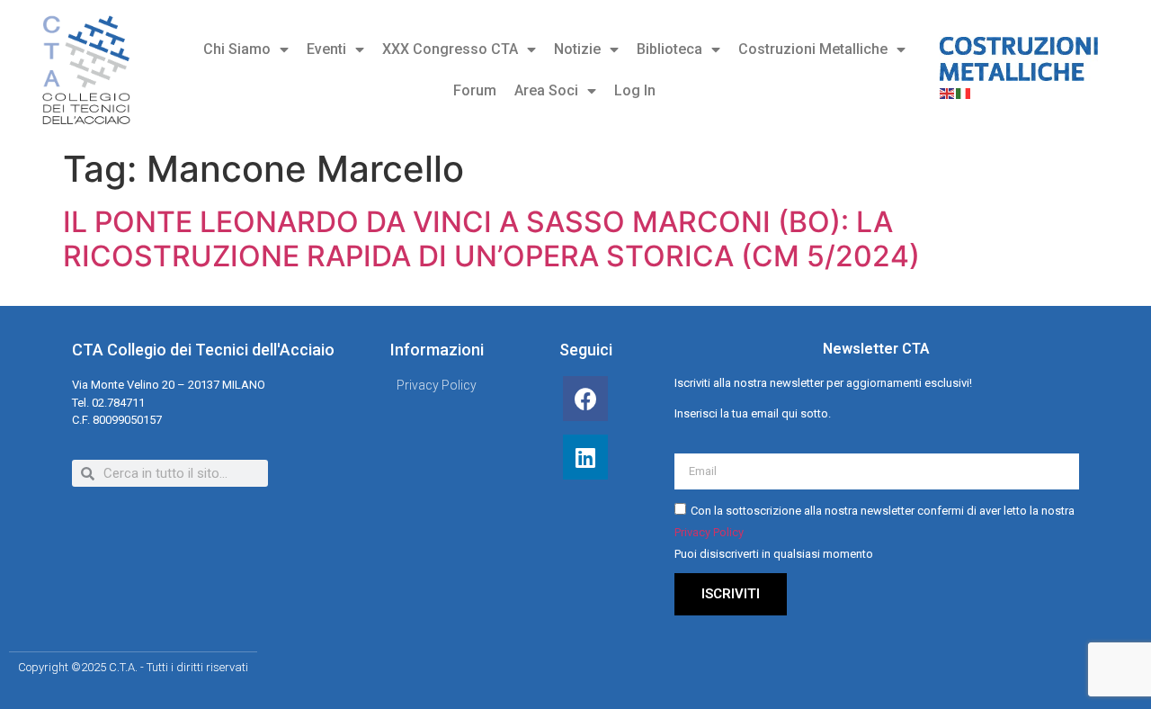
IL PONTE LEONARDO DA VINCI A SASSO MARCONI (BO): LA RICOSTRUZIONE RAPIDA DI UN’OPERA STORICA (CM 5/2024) (491, 239)
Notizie (577, 49)
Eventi (326, 49)
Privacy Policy (709, 532)
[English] (948, 92)
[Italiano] (964, 92)
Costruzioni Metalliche (813, 49)
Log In (635, 90)
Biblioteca (669, 49)
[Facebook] (585, 398)
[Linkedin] (585, 457)
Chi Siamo (237, 49)
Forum (474, 90)
